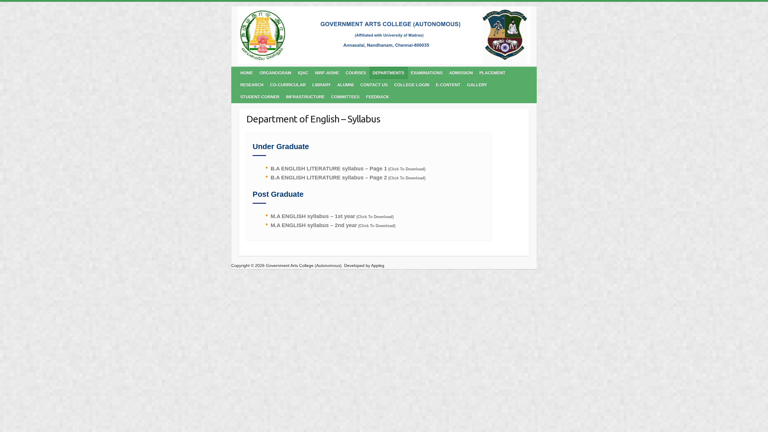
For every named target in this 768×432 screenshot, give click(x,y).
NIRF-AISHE (327, 72)
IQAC (303, 72)
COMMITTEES (345, 96)
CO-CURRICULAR (288, 84)
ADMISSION (461, 72)
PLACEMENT (492, 72)
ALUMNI (345, 84)
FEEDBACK (377, 96)
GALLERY (477, 84)
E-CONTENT (448, 84)
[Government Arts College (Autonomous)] (384, 36)
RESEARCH (251, 84)
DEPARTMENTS (388, 72)
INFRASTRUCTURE (305, 96)
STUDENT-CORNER (259, 96)
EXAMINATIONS (426, 72)
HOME (246, 72)
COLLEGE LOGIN (411, 84)
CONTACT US (374, 84)
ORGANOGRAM (275, 72)
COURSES (356, 72)
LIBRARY (321, 84)
